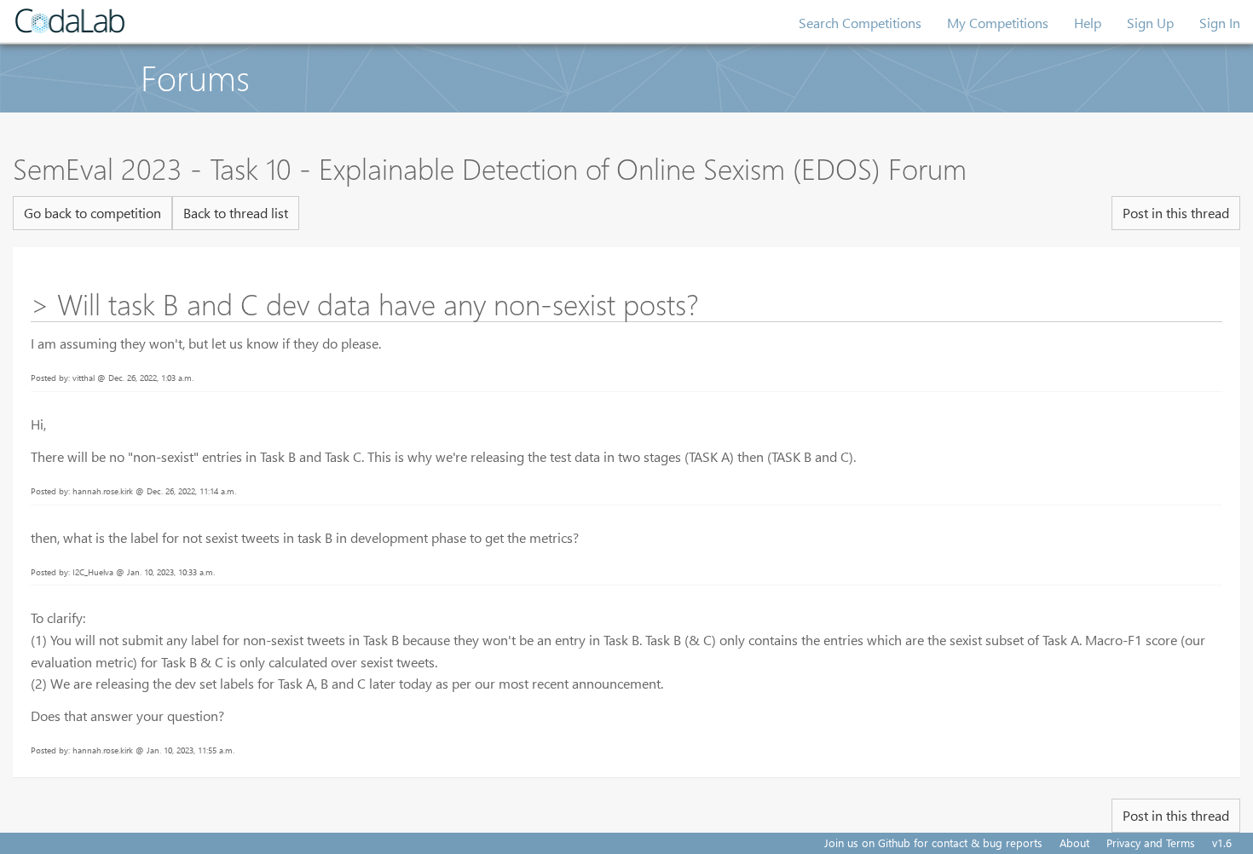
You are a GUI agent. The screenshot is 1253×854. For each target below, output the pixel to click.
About (1074, 842)
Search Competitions (860, 23)
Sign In (1219, 23)
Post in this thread (1176, 213)
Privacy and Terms (1150, 842)
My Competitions (997, 23)
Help (1087, 23)
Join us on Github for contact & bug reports (933, 842)
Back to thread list (235, 213)
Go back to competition (92, 213)
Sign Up (1150, 23)
